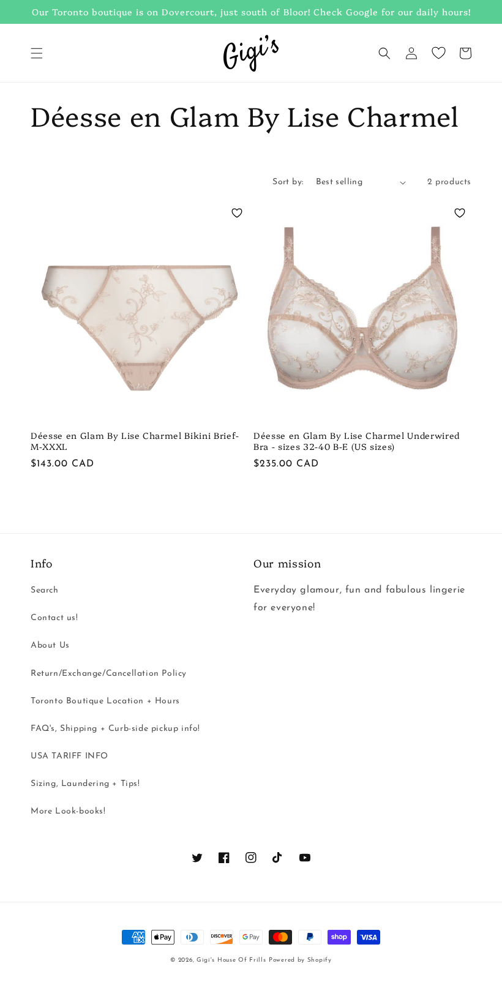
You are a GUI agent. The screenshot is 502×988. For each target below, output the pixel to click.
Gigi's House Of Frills (231, 960)
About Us (50, 645)
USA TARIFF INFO (69, 756)
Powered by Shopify (300, 960)
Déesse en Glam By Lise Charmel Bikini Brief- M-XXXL (135, 441)
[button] (36, 53)
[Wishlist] (438, 53)
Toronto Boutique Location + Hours (105, 701)
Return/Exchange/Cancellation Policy (109, 673)
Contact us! (54, 618)
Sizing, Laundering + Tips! (85, 783)
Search (45, 590)
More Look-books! (68, 811)
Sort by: (287, 182)
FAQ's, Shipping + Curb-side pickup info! (115, 728)
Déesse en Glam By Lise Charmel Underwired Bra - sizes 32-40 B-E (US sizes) (356, 441)
